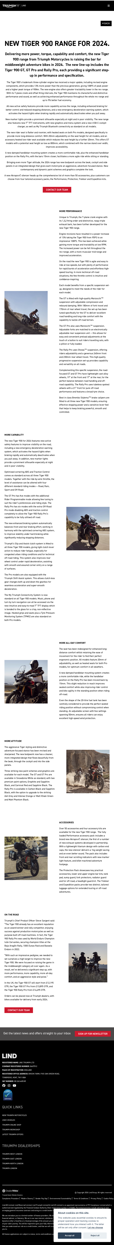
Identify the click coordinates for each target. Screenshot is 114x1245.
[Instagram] (10, 1085)
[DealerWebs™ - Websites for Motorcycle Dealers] (12, 1191)
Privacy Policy (96, 1198)
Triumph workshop (11, 1129)
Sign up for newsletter (92, 1033)
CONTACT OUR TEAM (57, 189)
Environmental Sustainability (60, 1198)
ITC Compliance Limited (97, 1205)
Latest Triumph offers (12, 1134)
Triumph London (9, 1168)
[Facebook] (4, 1085)
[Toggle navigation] (109, 6)
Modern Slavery (27, 1198)
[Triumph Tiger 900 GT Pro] (88, 528)
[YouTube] (15, 1085)
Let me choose (95, 1227)
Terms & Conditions (81, 1198)
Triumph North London (12, 1163)
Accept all (69, 1235)
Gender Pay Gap (41, 1198)
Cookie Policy (109, 1198)
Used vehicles (8, 1120)
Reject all (95, 1235)
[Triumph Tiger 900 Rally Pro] (26, 312)
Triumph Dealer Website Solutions (12, 1195)
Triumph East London (12, 1158)
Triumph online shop (11, 1125)
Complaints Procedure (10, 1198)
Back (107, 23)
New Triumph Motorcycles (14, 1115)
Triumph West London (12, 1154)
